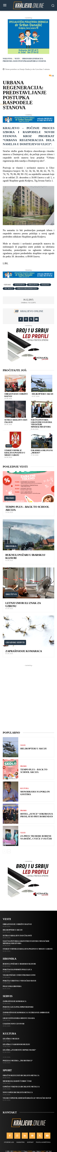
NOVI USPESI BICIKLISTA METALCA (18, 1092)
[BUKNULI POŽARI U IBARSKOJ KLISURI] (28, 534)
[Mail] (32, 1136)
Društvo (11, 594)
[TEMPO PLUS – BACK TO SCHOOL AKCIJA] (28, 486)
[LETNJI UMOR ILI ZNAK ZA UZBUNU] (28, 582)
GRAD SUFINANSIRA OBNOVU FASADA (19, 1018)
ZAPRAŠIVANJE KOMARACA (23, 651)
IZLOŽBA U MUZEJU (11, 1039)
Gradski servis (15, 642)
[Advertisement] (28, 695)
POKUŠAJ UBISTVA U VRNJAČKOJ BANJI (19, 981)
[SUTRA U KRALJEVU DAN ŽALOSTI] (15, 409)
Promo (10, 498)
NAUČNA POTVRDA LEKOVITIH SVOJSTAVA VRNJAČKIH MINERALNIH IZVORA (41, 423)
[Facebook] (20, 319)
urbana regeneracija (27, 289)
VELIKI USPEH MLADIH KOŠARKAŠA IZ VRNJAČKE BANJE (27, 1098)
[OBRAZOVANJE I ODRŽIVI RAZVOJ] (15, 383)
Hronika (11, 546)
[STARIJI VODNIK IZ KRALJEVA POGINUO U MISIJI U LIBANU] (15, 439)
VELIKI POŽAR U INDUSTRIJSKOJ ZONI (19, 975)
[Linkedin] (25, 1136)
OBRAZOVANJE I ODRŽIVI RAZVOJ (17, 924)
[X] (31, 319)
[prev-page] (4, 851)
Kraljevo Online (31, 311)
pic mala (9, 289)
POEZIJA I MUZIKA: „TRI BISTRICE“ (18, 1061)
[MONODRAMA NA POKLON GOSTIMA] (10, 791)
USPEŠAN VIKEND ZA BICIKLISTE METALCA (21, 1087)
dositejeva (20, 285)
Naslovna (7, 59)
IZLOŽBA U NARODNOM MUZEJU (16, 1044)
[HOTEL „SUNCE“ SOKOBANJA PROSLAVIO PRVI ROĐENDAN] (10, 814)
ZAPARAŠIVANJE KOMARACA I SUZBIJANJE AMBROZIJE (26, 1013)
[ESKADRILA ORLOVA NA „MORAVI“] (41, 439)
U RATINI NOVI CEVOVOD (13, 1024)
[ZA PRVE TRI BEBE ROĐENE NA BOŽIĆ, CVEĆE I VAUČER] (10, 836)
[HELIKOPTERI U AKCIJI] (41, 383)
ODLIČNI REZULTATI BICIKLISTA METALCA (21, 1075)
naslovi (45, 285)
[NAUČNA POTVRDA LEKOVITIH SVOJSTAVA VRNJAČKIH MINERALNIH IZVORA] (41, 409)
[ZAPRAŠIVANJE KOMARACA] (28, 631)
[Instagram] (26, 319)
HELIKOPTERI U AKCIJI (42, 394)
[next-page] (9, 851)
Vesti (17, 59)
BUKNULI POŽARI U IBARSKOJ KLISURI (19, 964)
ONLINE (30, 1151)
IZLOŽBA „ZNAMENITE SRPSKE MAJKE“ (19, 1050)
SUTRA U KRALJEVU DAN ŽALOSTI (17, 936)
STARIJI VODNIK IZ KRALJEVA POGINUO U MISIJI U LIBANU (14, 452)
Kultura (24, 788)
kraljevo (33, 285)
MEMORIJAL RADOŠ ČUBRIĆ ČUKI (17, 1081)
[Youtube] (36, 319)
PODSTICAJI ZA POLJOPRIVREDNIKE (18, 1007)
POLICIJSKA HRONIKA (12, 986)
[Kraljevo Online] (28, 5)
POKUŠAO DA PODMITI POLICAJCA (17, 970)
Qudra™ (43, 1151)
